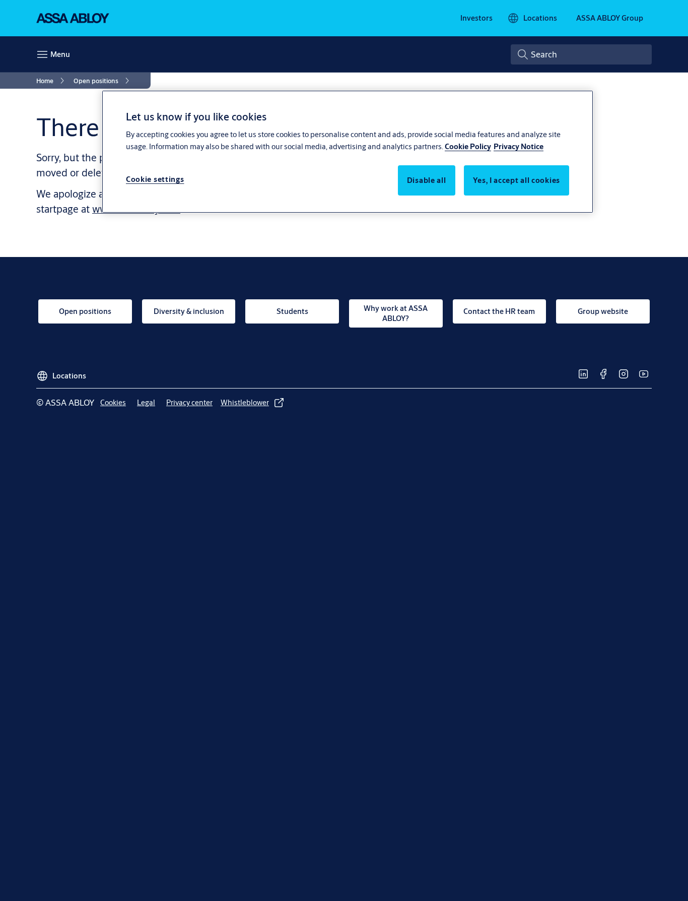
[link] (476, 18)
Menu (60, 54)
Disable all (426, 180)
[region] (347, 151)
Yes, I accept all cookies (517, 180)
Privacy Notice (518, 146)
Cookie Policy (468, 146)
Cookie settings (155, 179)
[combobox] (581, 54)
